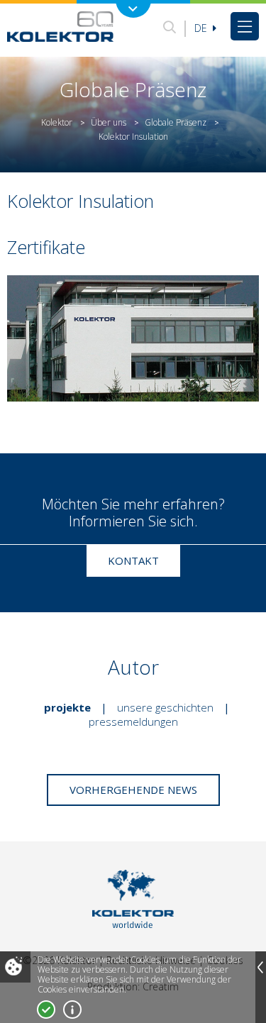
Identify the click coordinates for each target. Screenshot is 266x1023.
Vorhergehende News (133, 790)
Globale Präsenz (175, 122)
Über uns (108, 122)
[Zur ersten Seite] (60, 26)
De (202, 28)
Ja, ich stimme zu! (46, 1009)
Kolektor (56, 122)
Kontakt (133, 560)
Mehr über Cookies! (72, 1009)
